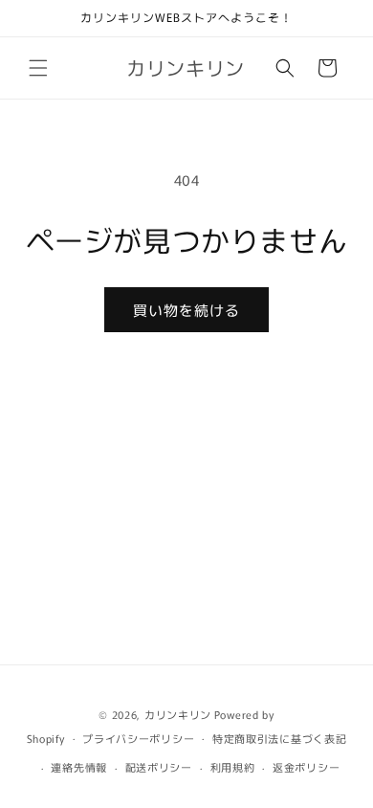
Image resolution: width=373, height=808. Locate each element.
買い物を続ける (186, 310)
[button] (38, 68)
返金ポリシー (306, 766)
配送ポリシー (158, 766)
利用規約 (232, 766)
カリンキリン (177, 714)
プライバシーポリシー (138, 738)
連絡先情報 (79, 766)
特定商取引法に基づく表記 (279, 738)
